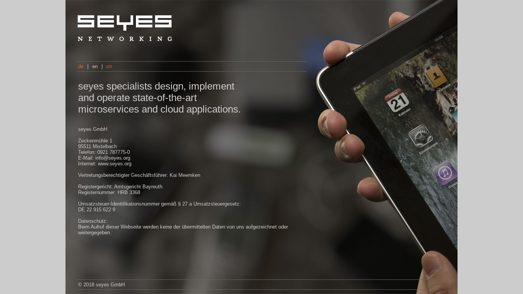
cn (109, 66)
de (81, 66)
